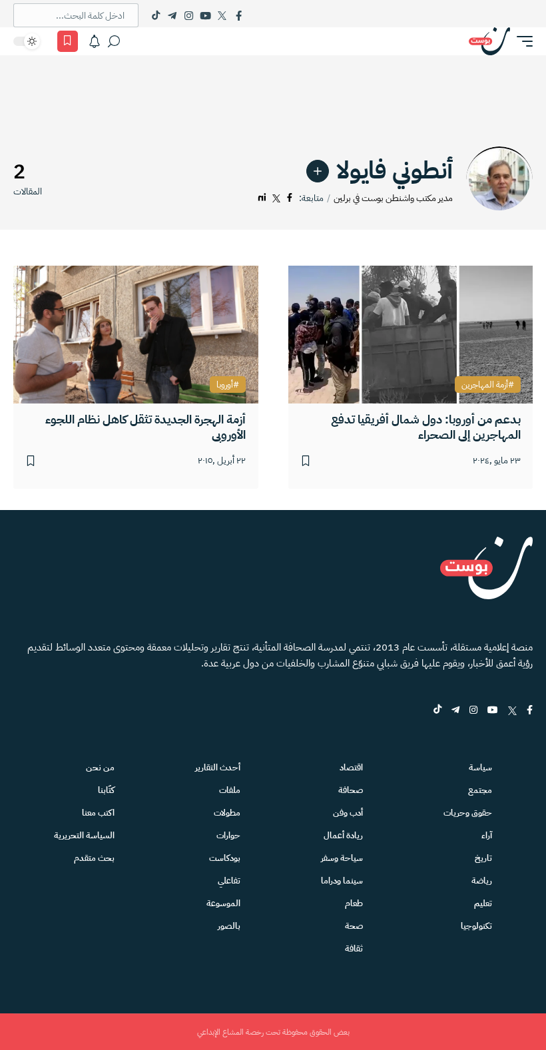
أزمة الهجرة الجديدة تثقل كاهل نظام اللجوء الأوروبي (145, 427)
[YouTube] (205, 15)
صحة (354, 925)
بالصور (229, 925)
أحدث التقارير (217, 767)
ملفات (229, 790)
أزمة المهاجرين (484, 385)
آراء (486, 835)
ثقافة (354, 948)
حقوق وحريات (467, 812)
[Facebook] (238, 15)
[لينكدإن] (262, 198)
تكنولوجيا (476, 925)
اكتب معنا (98, 812)
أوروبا (224, 385)
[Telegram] (172, 15)
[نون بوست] (489, 41)
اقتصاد (351, 767)
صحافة (350, 790)
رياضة (481, 880)
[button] (521, 41)
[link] (317, 171)
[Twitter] (222, 15)
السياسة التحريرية (84, 835)
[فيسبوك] (290, 198)
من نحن (100, 767)
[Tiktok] (155, 15)
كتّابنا (106, 790)
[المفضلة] (68, 41)
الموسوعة (223, 903)
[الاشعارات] (94, 41)
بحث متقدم (94, 858)
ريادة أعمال (343, 835)
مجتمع (480, 790)
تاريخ (483, 858)
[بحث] (114, 41)
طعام (354, 903)
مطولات (227, 812)
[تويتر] (276, 198)
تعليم (483, 903)
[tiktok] (437, 711)
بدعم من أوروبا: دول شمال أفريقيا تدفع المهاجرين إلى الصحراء (426, 427)
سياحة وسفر (342, 858)
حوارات (228, 835)
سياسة (480, 767)
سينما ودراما (342, 880)
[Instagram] (188, 15)
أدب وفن (348, 812)
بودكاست (224, 858)
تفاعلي (229, 880)
